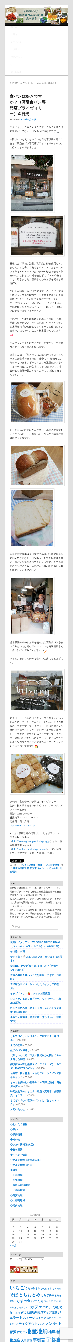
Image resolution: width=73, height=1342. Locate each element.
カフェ (36, 1306)
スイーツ (41, 1317)
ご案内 (13, 34)
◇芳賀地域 (16, 1195)
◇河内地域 (16, 1205)
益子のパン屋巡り (20, 1050)
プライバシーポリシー (16, 45)
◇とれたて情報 (18, 1124)
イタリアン (24, 1307)
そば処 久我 (17, 951)
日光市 (33, 868)
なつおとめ (47, 1301)
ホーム (13, 26)
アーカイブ (15, 1258)
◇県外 (14, 1129)
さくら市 (56, 1288)
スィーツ (29, 1317)
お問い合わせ (16, 60)
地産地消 (37, 1331)
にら (56, 1301)
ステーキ (14, 1324)
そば (14, 1295)
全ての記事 (16, 71)
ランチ (50, 1323)
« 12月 (13, 1245)
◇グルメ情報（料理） (33, 864)
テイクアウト (28, 1323)
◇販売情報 (16, 1134)
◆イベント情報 (18, 1154)
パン (41, 1324)
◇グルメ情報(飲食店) (22, 1144)
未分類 (14, 1170)
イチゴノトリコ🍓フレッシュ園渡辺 (30, 993)
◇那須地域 (16, 1180)
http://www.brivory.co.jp (22, 825)
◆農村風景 (16, 1149)
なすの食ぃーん (29, 1300)
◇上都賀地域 (52, 864)
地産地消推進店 (21, 868)
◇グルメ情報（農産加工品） (26, 1159)
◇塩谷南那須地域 (20, 1185)
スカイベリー (54, 1317)
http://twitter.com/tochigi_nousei (29, 849)
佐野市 (21, 1332)
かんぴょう (46, 1288)
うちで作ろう (32, 1288)
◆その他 (15, 1139)
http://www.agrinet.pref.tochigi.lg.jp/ (31, 841)
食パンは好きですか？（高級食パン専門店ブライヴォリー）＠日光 (28, 104)
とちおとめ (29, 1295)
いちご (17, 1287)
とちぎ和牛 (47, 1295)
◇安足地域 (16, 1175)
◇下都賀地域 (17, 1190)
